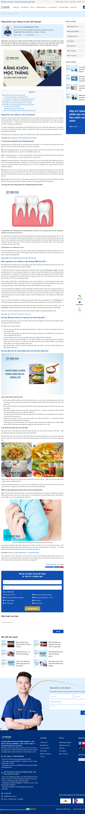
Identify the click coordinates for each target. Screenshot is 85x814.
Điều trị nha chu (63, 754)
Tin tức (42, 756)
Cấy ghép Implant (9, 600)
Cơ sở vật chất (44, 748)
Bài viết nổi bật (71, 62)
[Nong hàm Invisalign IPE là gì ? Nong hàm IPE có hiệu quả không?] (72, 78)
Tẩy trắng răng (8, 603)
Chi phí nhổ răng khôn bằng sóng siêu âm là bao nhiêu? (23, 663)
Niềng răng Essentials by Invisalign (13, 597)
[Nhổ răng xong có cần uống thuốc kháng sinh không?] (40, 663)
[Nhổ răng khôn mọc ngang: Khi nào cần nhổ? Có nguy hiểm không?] (40, 644)
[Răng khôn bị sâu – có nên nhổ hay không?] (8, 654)
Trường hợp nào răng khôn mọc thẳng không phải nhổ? (19, 99)
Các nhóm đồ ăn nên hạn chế (12, 106)
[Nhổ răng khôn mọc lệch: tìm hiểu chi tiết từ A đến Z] (8, 644)
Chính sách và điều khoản (63, 809)
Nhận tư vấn (73, 126)
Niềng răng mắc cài (9, 594)
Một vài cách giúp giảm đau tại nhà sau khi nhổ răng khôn (20, 110)
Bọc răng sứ (37, 600)
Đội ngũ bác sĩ (44, 745)
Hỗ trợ (66, 1)
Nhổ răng (61, 748)
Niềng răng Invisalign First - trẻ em (43, 597)
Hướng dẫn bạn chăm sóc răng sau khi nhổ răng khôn (17, 102)
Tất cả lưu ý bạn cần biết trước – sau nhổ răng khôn (23, 552)
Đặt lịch (79, 298)
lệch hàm (30, 164)
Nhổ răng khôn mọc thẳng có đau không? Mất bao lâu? (17, 101)
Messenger (79, 304)
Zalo (79, 310)
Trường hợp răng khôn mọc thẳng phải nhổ (16, 97)
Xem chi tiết (17, 35)
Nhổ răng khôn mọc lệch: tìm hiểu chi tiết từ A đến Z (23, 644)
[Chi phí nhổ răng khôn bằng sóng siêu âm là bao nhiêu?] (8, 663)
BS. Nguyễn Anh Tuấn (26, 27)
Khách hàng (43, 751)
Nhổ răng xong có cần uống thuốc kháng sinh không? (56, 663)
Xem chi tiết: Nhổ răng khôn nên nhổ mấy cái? (22, 258)
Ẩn (34, 92)
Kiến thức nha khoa (45, 754)
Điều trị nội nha (37, 603)
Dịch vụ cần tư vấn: (8, 592)
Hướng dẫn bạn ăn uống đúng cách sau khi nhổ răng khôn (18, 104)
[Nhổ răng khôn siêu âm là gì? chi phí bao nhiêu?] (40, 654)
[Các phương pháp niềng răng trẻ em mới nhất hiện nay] (72, 88)
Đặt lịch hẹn (30, 35)
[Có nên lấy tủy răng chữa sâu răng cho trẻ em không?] (72, 69)
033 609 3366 (59, 1)
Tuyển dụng (72, 1)
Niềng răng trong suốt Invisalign (42, 594)
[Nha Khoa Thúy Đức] (5, 7)
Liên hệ (79, 1)
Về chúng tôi (43, 742)
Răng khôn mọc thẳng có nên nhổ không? (13, 95)
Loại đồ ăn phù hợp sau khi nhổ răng (14, 108)
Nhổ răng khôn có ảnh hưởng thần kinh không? (22, 138)
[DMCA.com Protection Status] (31, 809)
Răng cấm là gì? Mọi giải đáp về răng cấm (19, 314)
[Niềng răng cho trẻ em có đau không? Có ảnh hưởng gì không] (72, 97)
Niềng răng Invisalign (65, 742)
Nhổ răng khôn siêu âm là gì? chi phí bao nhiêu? (56, 654)
